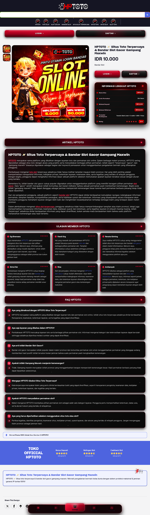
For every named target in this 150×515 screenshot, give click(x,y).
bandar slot (64, 195)
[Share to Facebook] (14, 506)
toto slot (33, 172)
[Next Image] (87, 84)
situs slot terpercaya (45, 206)
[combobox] (72, 14)
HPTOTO (12, 160)
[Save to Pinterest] (27, 506)
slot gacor (137, 243)
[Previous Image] (14, 84)
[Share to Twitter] (7, 506)
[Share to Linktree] (20, 506)
